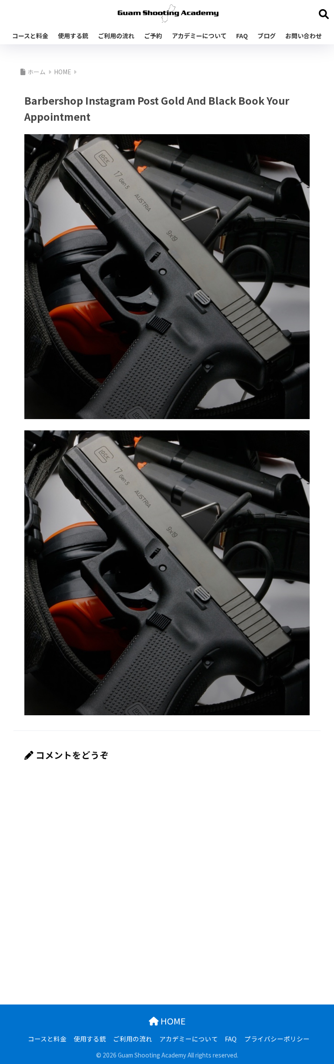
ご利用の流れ (116, 35)
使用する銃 (73, 35)
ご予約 (153, 35)
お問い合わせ (303, 35)
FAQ (242, 35)
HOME (172, 1020)
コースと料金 (30, 35)
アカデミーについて (199, 35)
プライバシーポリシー (277, 1038)
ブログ (266, 35)
